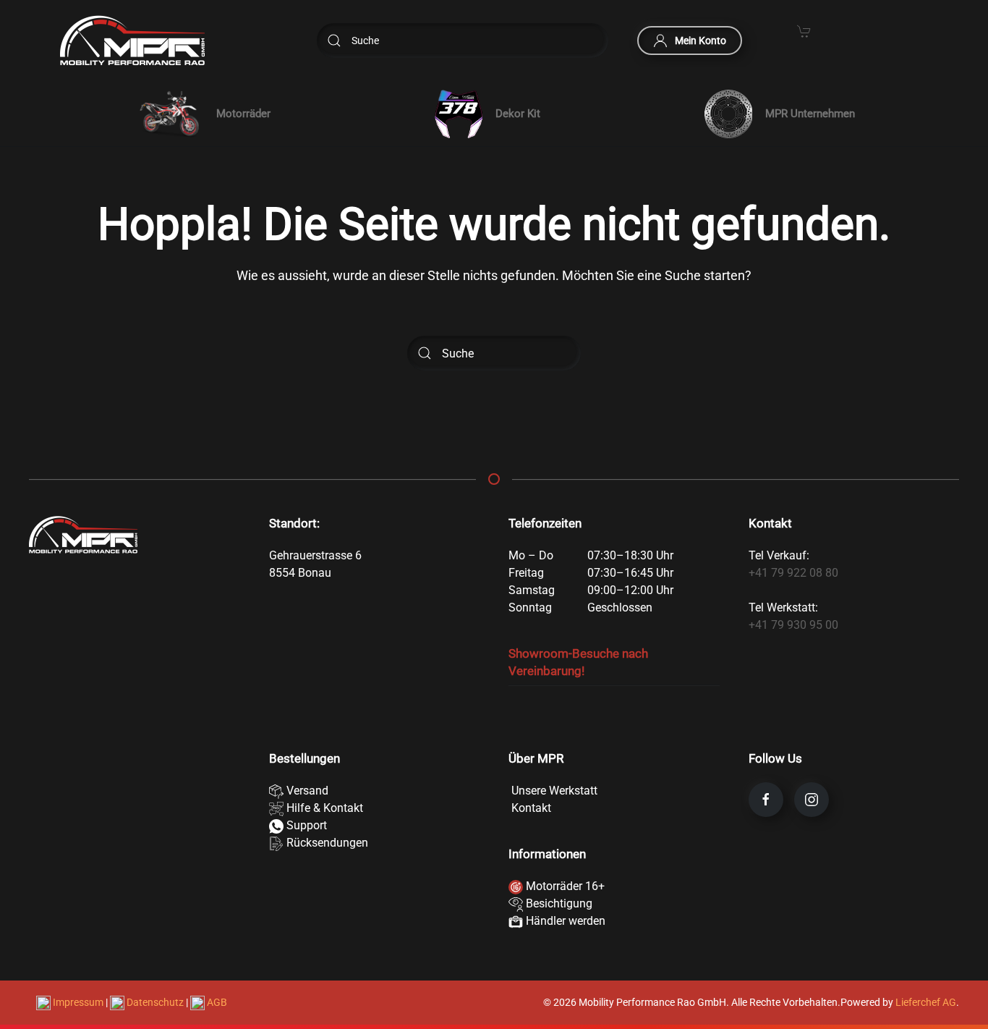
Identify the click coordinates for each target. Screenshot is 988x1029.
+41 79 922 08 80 (793, 573)
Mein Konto (700, 40)
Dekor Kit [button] (517, 113)
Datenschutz (155, 1002)
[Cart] (804, 30)
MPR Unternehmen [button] (810, 113)
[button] (202, 113)
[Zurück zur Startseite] (132, 40)
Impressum (78, 1002)
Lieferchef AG (925, 1002)
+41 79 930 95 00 (793, 625)
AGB (216, 1002)
